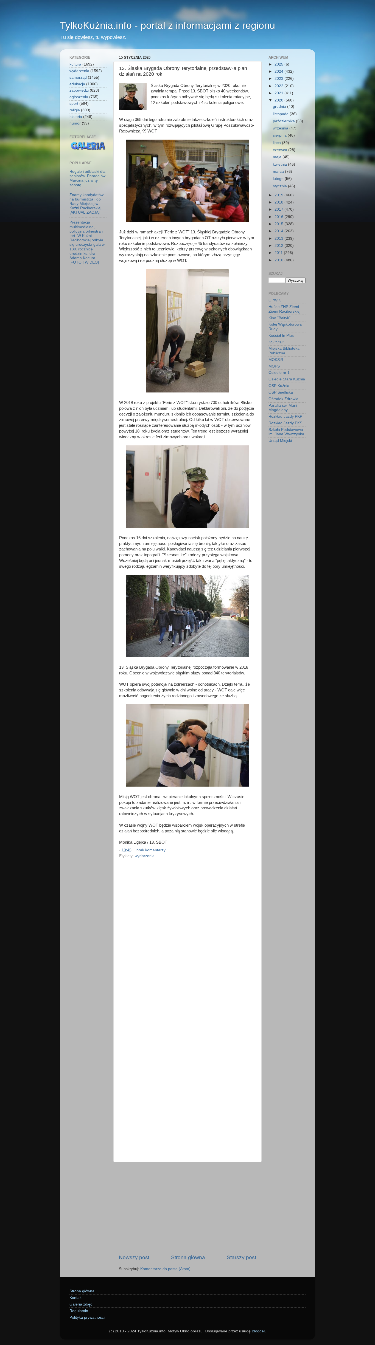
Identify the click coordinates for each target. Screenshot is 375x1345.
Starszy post (241, 1257)
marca (279, 171)
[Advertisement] (187, 1208)
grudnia (280, 106)
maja (277, 157)
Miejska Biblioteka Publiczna (284, 350)
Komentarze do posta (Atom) (165, 1269)
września (281, 128)
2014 (279, 231)
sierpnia (280, 135)
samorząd (78, 77)
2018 (279, 202)
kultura (75, 64)
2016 (279, 217)
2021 (279, 93)
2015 (279, 224)
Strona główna (188, 1257)
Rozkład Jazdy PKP (285, 416)
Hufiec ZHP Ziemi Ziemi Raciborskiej (284, 309)
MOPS (274, 366)
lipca (277, 143)
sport (73, 103)
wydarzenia (145, 856)
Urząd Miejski (280, 441)
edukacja (77, 84)
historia (75, 117)
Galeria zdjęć (80, 1304)
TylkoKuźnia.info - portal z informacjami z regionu (167, 25)
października (284, 121)
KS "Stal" (276, 342)
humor (75, 123)
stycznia (280, 186)
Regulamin (78, 1311)
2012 (279, 246)
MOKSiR (275, 360)
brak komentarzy (151, 850)
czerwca (280, 150)
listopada (281, 114)
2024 (279, 71)
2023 (279, 79)
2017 (279, 209)
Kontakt (76, 1298)
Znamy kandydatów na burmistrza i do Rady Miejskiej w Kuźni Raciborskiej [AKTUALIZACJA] (86, 204)
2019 (279, 195)
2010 (279, 260)
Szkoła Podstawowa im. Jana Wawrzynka (286, 432)
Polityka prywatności (87, 1317)
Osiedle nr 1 (279, 373)
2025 (279, 64)
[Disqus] (187, 935)
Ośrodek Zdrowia (283, 399)
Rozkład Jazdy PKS (285, 423)
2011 (279, 253)
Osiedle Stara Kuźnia (286, 379)
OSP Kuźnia (278, 386)
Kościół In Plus (281, 336)
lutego (279, 179)
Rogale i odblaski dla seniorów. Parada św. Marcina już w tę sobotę (87, 178)
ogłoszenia (78, 97)
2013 (279, 238)
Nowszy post (134, 1257)
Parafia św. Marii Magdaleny (282, 407)
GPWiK (274, 300)
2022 (279, 86)
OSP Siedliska (280, 392)
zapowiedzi (79, 90)
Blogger (258, 1331)
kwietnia (280, 164)
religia (74, 110)
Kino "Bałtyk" (279, 318)
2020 (279, 100)
